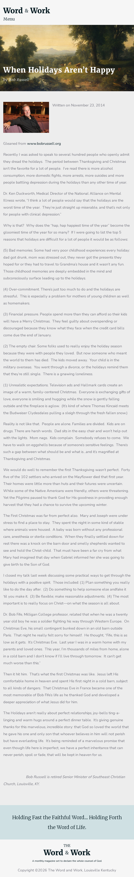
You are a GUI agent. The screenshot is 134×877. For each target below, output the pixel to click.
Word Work (26, 10)
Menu (9, 19)
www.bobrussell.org (44, 143)
